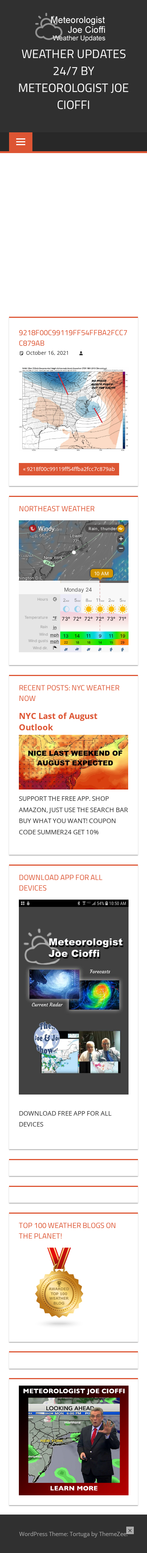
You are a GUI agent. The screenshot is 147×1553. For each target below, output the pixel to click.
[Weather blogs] (59, 1326)
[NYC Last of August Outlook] (74, 787)
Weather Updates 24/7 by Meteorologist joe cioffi (73, 78)
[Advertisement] (73, 230)
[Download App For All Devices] (74, 1092)
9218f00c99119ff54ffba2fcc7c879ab (70, 470)
